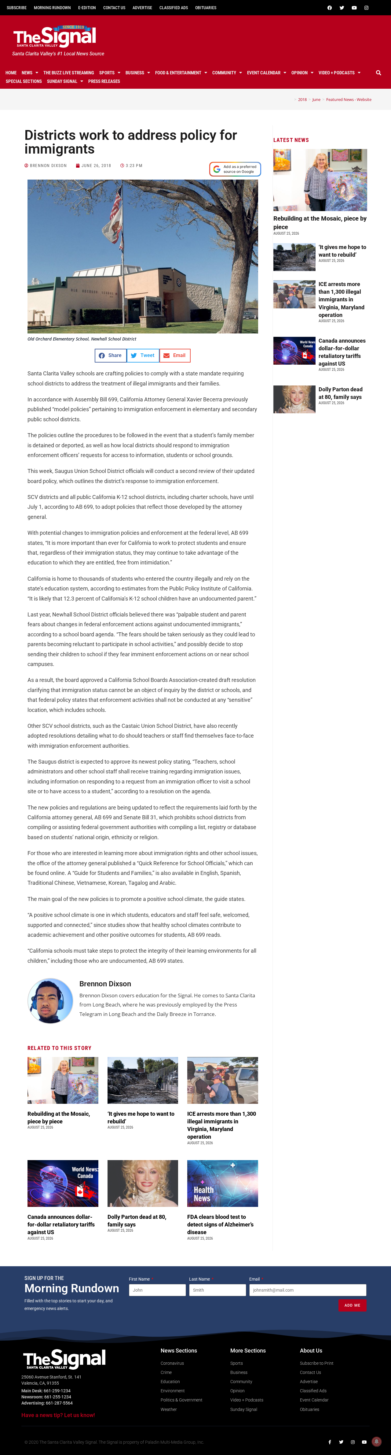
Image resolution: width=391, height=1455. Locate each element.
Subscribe (17, 7)
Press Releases (104, 81)
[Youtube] (354, 7)
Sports (107, 73)
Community (224, 73)
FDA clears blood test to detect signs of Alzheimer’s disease (220, 1224)
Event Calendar (263, 73)
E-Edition (87, 7)
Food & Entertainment (178, 73)
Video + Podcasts (337, 73)
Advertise (142, 7)
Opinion (299, 73)
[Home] (290, 99)
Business (135, 73)
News (27, 73)
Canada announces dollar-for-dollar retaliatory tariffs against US (61, 1224)
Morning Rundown (52, 7)
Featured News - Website (348, 99)
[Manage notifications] (377, 1441)
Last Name (200, 1279)
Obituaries (205, 7)
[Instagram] (366, 7)
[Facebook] (329, 7)
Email (255, 1279)
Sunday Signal (62, 81)
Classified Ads (173, 7)
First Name (140, 1279)
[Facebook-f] (329, 1442)
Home (10, 73)
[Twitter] (341, 7)
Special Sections (24, 81)
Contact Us (114, 7)
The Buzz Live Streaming (68, 73)
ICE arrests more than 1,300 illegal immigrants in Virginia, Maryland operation (341, 299)
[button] (378, 73)
